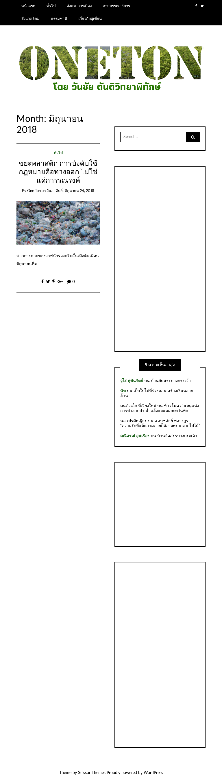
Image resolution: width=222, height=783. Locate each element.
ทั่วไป (51, 6)
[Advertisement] (160, 258)
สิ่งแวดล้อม (30, 19)
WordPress (153, 773)
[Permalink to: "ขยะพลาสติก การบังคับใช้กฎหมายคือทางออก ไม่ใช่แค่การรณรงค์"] (58, 223)
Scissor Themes (92, 773)
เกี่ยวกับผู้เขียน (90, 19)
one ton (34, 191)
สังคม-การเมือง (79, 6)
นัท (123, 391)
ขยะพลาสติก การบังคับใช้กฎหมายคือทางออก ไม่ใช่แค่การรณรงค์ (58, 172)
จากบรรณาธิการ (116, 6)
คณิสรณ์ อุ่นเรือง (134, 436)
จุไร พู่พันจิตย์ (131, 381)
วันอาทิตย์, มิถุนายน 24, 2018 (70, 191)
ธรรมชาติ (59, 19)
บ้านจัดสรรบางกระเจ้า (171, 381)
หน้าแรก (28, 6)
